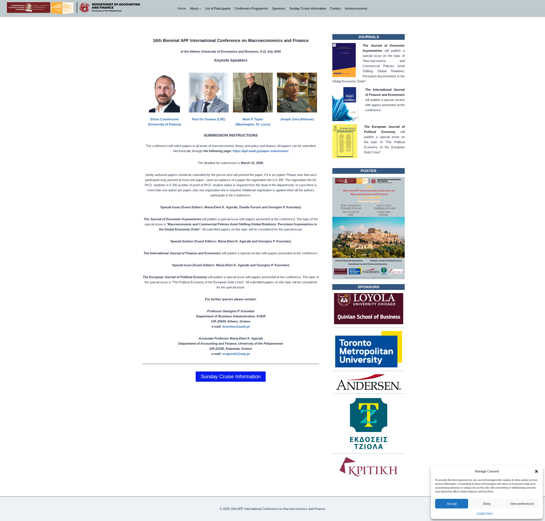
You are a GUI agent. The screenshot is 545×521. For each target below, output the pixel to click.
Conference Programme (251, 8)
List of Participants (218, 8)
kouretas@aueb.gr (236, 326)
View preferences (522, 503)
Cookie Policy (485, 513)
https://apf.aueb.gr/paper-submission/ (260, 151)
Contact (335, 8)
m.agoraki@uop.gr (236, 353)
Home (182, 8)
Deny (487, 503)
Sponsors (278, 8)
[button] (536, 471)
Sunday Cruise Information (307, 8)
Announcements (356, 8)
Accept (452, 503)
